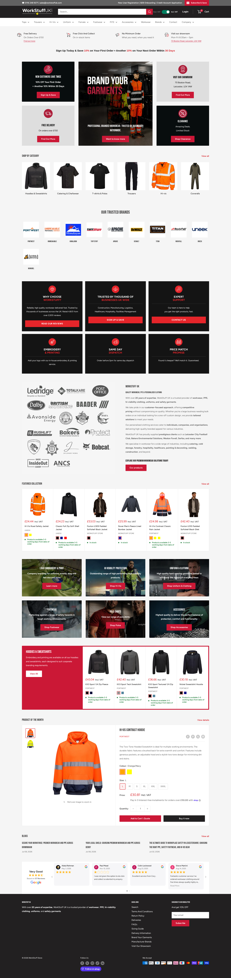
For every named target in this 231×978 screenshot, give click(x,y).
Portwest (153, 533)
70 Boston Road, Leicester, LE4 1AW (186, 41)
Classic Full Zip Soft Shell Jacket (67, 528)
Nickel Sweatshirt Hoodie (191, 684)
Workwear (146, 22)
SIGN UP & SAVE (115, 320)
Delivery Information (141, 933)
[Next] (209, 519)
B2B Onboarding (147, 3)
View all (205, 156)
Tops (24, 22)
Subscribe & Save (199, 3)
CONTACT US (179, 320)
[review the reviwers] (86, 867)
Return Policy (138, 915)
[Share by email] (203, 737)
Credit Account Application (169, 3)
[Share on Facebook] (188, 737)
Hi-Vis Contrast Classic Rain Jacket (160, 528)
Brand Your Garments (142, 937)
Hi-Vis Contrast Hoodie (132, 730)
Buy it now (184, 818)
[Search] (149, 12)
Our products (136, 467)
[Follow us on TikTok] (97, 963)
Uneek (27, 530)
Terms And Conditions (142, 911)
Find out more (29, 41)
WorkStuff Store (95, 533)
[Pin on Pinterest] (193, 737)
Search (135, 907)
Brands (158, 22)
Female (82, 22)
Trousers (38, 22)
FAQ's (134, 924)
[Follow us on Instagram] (92, 963)
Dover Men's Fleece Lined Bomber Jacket (129, 528)
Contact (173, 22)
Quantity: (124, 808)
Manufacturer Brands (141, 941)
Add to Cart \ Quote (140, 818)
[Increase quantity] (147, 808)
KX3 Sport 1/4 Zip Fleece (96, 684)
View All (34, 673)
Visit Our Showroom (141, 946)
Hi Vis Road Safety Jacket (37, 526)
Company (186, 22)
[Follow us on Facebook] (82, 963)
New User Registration (128, 3)
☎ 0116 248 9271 (30, 3)
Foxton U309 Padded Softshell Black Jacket (97, 528)
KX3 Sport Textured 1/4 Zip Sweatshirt (160, 685)
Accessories (127, 22)
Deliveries (136, 920)
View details (203, 720)
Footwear (97, 22)
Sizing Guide (138, 928)
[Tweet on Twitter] (198, 737)
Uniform (67, 22)
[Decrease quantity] (133, 808)
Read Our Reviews (52, 323)
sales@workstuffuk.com (51, 3)
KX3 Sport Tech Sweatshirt (129, 684)
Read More (174, 886)
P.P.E (112, 22)
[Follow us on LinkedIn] (102, 963)
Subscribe (180, 923)
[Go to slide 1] (127, 890)
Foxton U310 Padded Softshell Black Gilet (190, 528)
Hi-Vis (52, 22)
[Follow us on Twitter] (87, 963)
